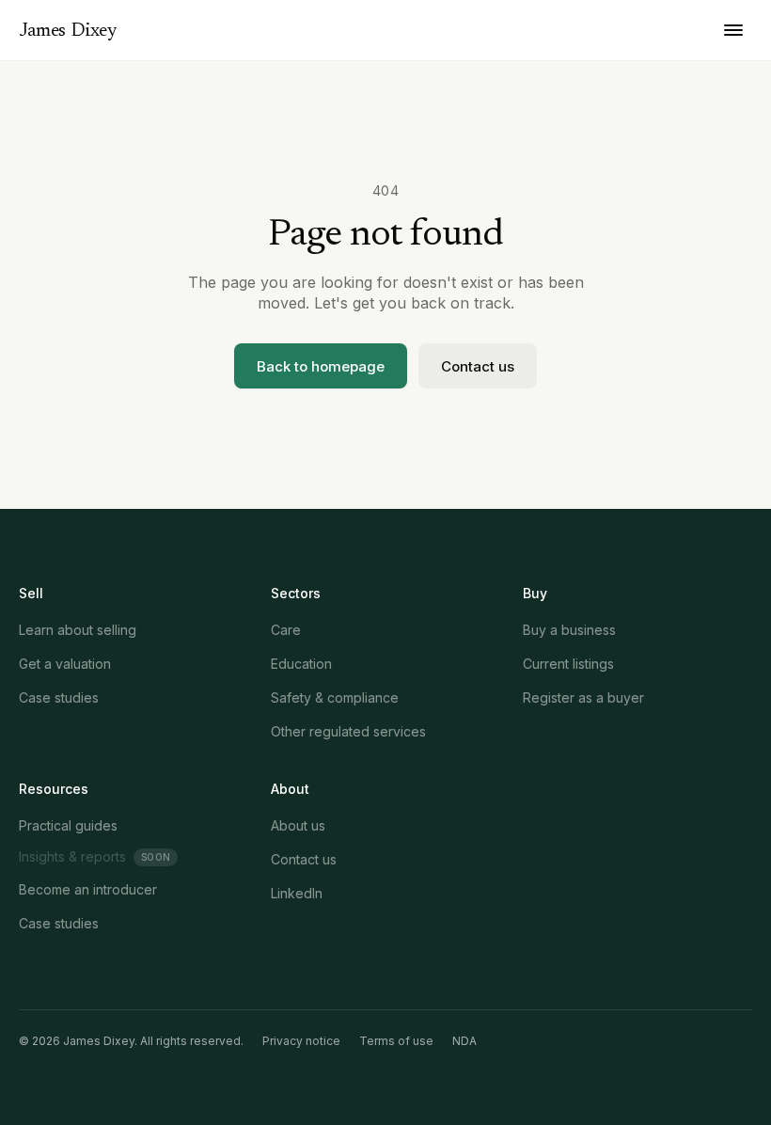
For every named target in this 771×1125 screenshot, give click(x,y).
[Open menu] (733, 30)
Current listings (568, 664)
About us (298, 825)
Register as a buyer (583, 697)
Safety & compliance (335, 697)
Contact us (477, 366)
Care (286, 630)
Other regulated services (348, 731)
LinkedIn (297, 893)
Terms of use (396, 1041)
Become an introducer (88, 889)
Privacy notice (301, 1041)
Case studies (59, 697)
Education (301, 664)
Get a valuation (65, 664)
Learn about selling (77, 630)
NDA (464, 1041)
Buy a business (569, 630)
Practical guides (68, 825)
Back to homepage (321, 366)
